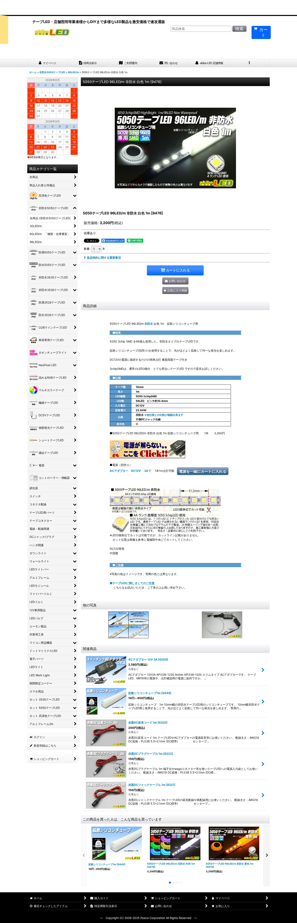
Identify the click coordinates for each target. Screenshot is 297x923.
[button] (249, 63)
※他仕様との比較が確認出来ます (163, 414)
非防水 (148, 323)
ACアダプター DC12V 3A (129, 470)
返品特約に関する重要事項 (104, 257)
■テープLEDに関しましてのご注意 (132, 583)
